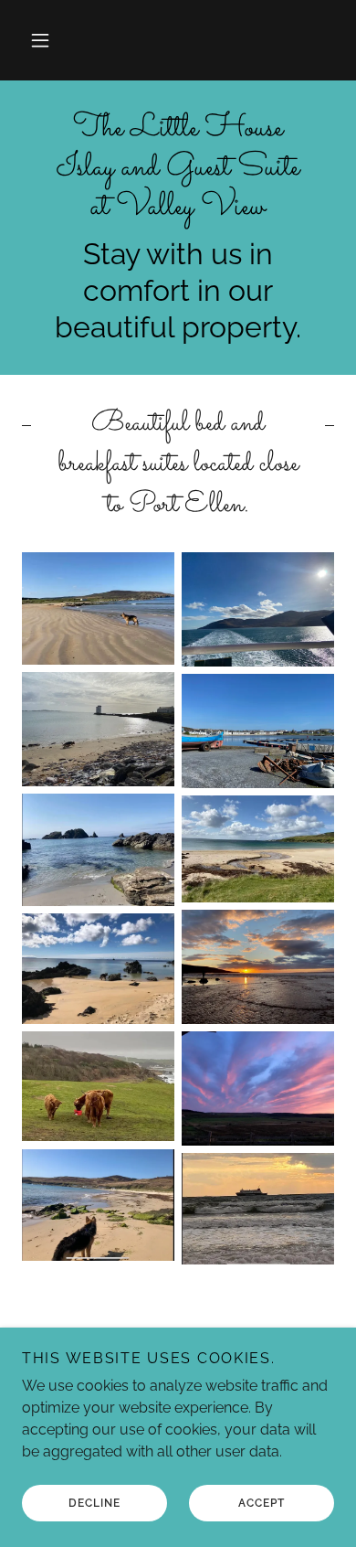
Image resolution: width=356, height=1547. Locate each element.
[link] (178, 169)
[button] (40, 40)
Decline (94, 1503)
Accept (261, 1503)
